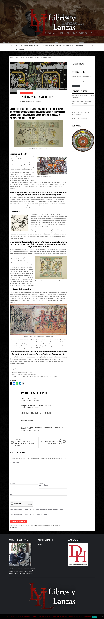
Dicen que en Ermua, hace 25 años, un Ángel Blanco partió (36, 406)
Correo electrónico (43, 485)
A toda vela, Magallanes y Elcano (64, 45)
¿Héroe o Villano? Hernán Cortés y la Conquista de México (36, 413)
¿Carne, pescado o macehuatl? (29, 399)
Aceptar (95, 616)
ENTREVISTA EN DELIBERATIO (80, 118)
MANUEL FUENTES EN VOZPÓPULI (81, 108)
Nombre (13, 483)
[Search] (92, 46)
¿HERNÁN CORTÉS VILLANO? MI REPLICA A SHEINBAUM (83, 96)
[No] (102, 616)
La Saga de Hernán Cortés (26, 93)
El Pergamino (19, 49)
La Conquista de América (46, 45)
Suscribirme (76, 86)
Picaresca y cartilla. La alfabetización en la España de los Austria (25, 442)
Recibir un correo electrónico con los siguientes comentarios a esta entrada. (38, 510)
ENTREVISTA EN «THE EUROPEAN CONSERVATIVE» (81, 113)
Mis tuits (40, 544)
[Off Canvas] (12, 46)
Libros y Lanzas (78, 63)
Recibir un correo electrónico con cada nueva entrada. (30, 515)
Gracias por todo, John (27, 420)
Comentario (14, 463)
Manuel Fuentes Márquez (28, 101)
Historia (18, 45)
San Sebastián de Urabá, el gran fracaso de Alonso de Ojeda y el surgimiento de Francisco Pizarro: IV (42, 428)
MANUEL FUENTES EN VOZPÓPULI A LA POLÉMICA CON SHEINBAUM (82, 103)
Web (11, 494)
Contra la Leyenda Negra (30, 45)
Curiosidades (79, 45)
